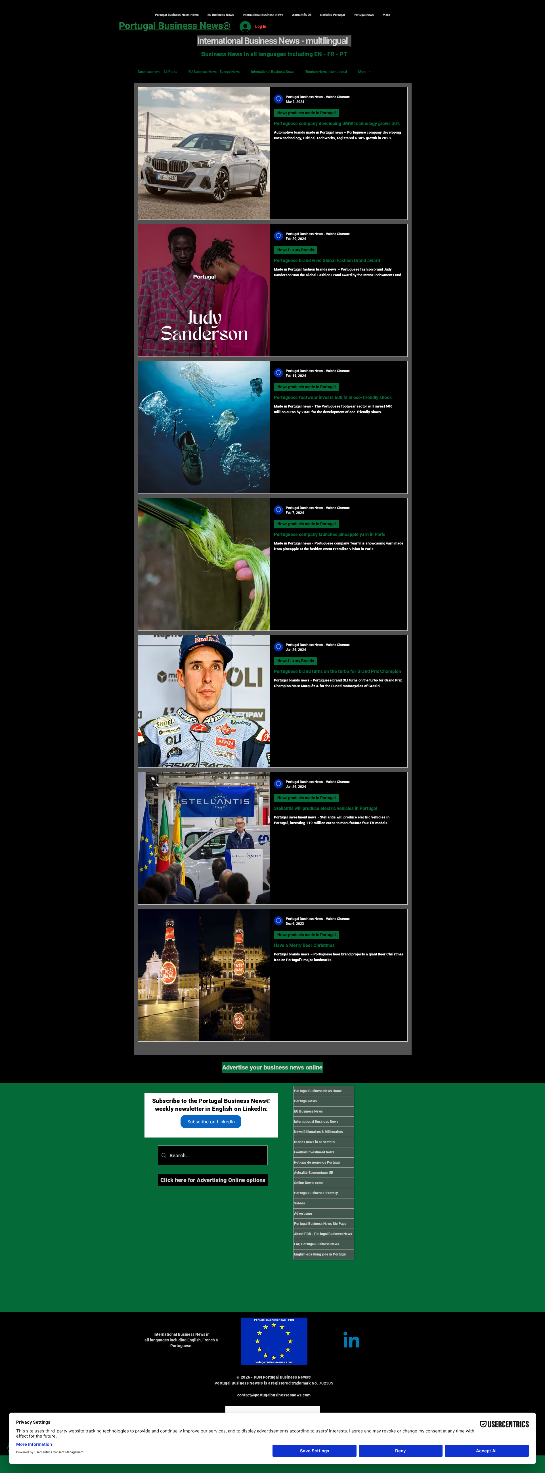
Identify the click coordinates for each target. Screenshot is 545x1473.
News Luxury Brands (295, 250)
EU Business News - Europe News (214, 72)
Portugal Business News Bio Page (320, 1224)
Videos (299, 1203)
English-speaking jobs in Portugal (320, 1254)
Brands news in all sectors (314, 1142)
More (362, 72)
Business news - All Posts (157, 72)
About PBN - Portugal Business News (323, 1234)
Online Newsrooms (308, 1183)
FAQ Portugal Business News (316, 1244)
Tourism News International (326, 72)
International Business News (272, 72)
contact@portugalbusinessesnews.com (274, 1395)
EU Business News (308, 1111)
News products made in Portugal (306, 113)
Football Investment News (314, 1152)
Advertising (303, 1213)
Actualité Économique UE (313, 1173)
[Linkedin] (351, 1341)
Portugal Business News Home (318, 1091)
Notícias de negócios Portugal (317, 1162)
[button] (263, 15)
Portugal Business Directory (316, 1193)
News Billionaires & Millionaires (318, 1132)
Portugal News (305, 1101)
